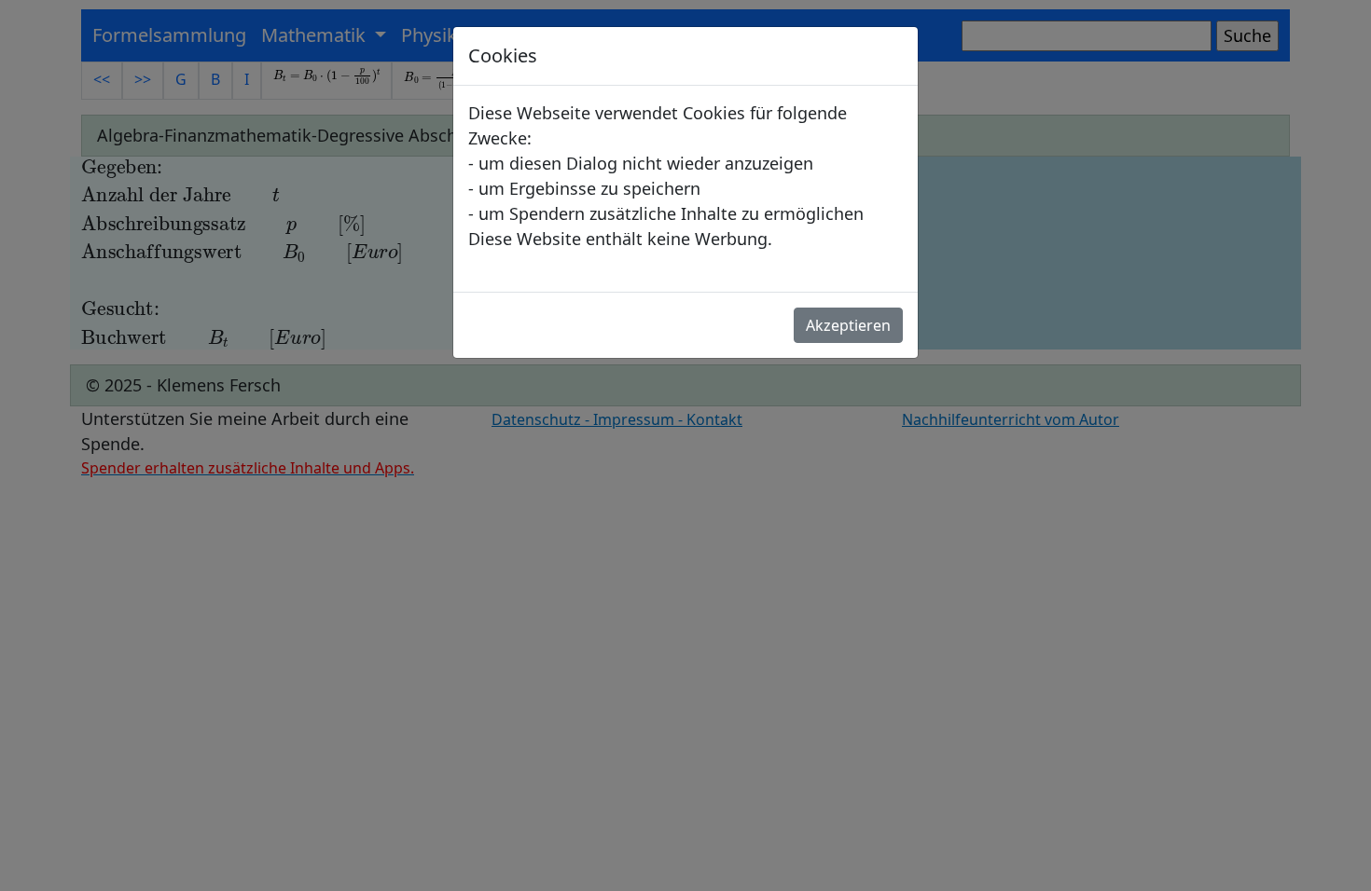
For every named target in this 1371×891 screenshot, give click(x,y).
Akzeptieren (848, 325)
